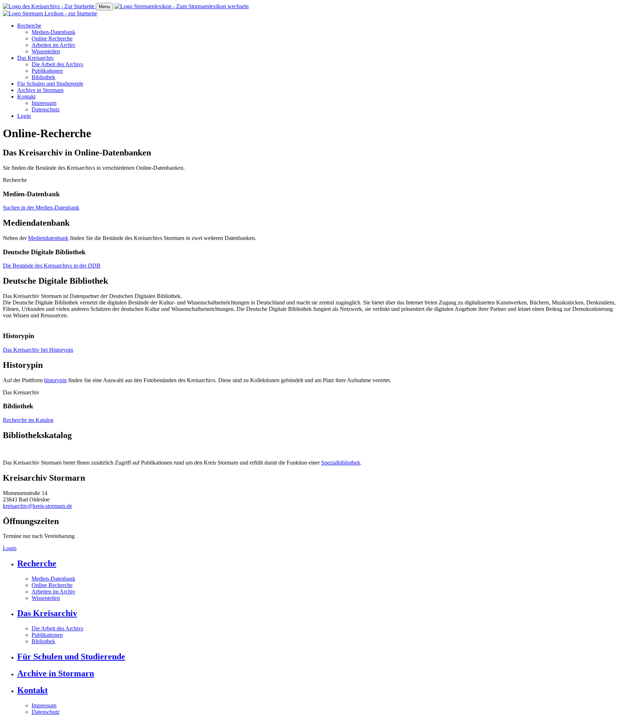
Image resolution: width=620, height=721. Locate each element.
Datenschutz (46, 109)
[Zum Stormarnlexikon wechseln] (181, 6)
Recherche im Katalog (28, 420)
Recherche (29, 26)
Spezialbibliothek (340, 463)
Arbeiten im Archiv (53, 45)
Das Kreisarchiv (35, 58)
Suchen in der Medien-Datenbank (41, 208)
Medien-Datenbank (53, 32)
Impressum (44, 103)
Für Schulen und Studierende (50, 84)
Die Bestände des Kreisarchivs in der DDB (51, 266)
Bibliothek (43, 77)
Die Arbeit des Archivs (57, 64)
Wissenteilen (46, 51)
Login (24, 116)
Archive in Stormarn (40, 90)
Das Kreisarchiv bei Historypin (38, 350)
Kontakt (26, 96)
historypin (55, 380)
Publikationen (47, 71)
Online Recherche (52, 38)
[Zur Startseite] (49, 6)
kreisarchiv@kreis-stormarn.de (37, 506)
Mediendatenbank (48, 238)
